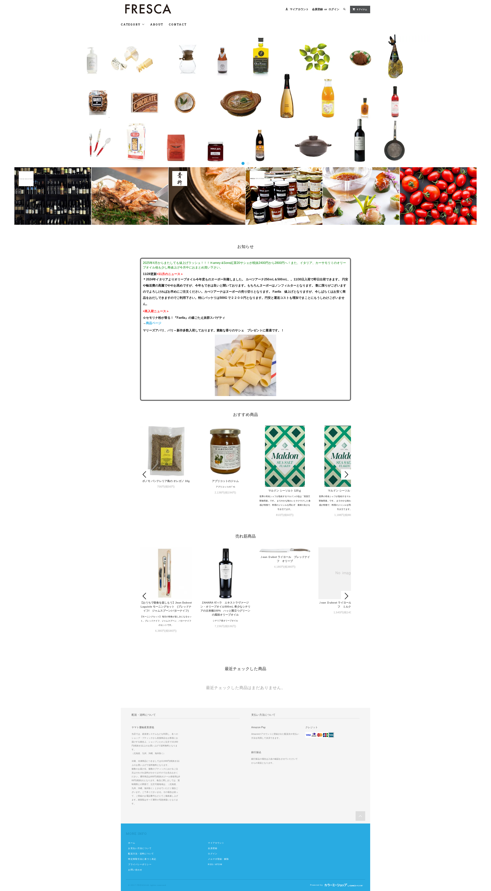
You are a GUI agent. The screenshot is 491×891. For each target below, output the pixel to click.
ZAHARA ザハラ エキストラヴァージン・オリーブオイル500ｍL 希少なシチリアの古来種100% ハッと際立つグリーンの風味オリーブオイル (225, 608)
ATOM (218, 864)
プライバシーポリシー (139, 864)
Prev (145, 474)
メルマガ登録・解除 (218, 859)
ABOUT (156, 24)
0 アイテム (362, 9)
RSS (210, 864)
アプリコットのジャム (225, 481)
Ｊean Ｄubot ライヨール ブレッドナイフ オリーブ (285, 558)
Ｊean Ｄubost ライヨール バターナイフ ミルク (344, 604)
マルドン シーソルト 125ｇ (284, 490)
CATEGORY (131, 24)
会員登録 (317, 9)
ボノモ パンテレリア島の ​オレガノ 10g (166, 481)
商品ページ (153, 323)
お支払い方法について (139, 848)
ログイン (334, 9)
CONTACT (178, 24)
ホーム (131, 843)
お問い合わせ (135, 870)
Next (346, 474)
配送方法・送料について (141, 853)
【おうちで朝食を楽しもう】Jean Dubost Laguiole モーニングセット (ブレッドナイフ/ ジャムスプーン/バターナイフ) (166, 606)
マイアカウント (299, 9)
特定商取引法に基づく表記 (142, 859)
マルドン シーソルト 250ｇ (344, 490)
